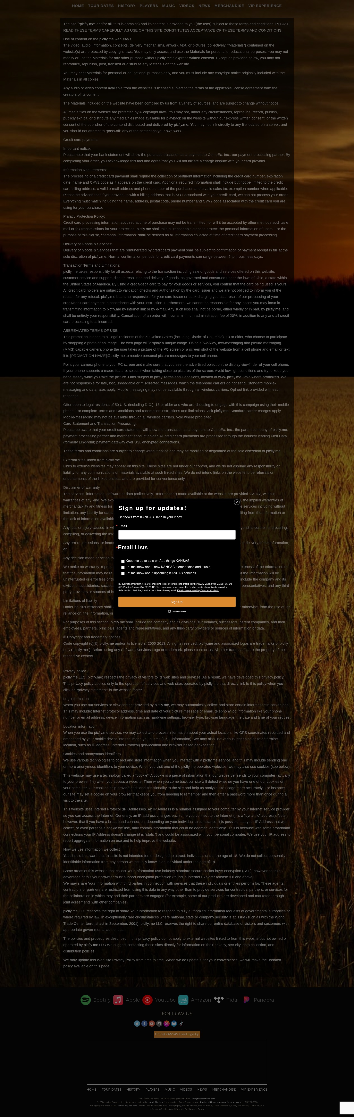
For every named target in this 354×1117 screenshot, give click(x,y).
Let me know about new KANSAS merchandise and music (168, 566)
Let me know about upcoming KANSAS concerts (161, 572)
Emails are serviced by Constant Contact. (198, 590)
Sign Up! (177, 601)
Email (122, 525)
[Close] (236, 502)
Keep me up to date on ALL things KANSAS (157, 560)
